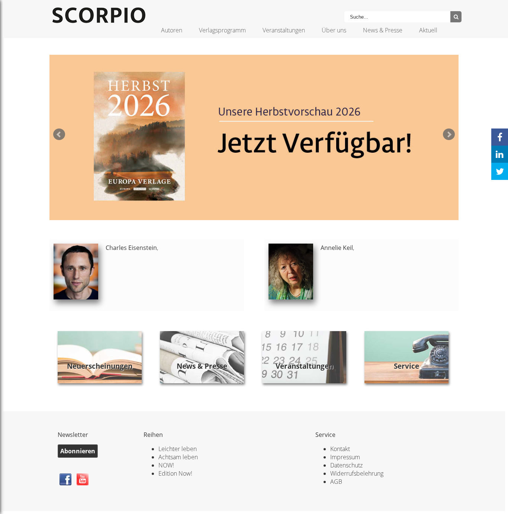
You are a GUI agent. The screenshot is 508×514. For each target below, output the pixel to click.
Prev (59, 134)
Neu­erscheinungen (99, 366)
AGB (336, 481)
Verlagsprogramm (222, 30)
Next (449, 134)
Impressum (345, 457)
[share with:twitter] (499, 171)
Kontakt (340, 449)
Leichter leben (177, 449)
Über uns (334, 30)
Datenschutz (346, 465)
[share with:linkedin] (499, 154)
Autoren (171, 30)
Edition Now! (175, 473)
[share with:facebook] (499, 137)
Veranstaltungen (284, 30)
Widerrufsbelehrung (356, 473)
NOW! (166, 465)
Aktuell (428, 30)
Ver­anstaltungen (304, 366)
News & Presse (382, 30)
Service (406, 366)
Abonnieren (77, 451)
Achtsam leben (178, 457)
